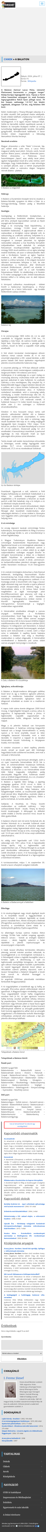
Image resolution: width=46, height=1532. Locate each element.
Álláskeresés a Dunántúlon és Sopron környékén (23, 1180)
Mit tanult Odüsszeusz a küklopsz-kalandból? (22, 1274)
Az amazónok (9, 1139)
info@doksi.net (29, 1526)
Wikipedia (32, 81)
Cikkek (8, 59)
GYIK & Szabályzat (12, 1492)
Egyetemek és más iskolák (16, 1507)
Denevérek (8, 1157)
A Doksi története (11, 1515)
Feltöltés (7, 1502)
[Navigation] (42, 3)
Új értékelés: (6, 1337)
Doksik (6, 1461)
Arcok (6, 1471)
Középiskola (9, 1476)
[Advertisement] (23, 31)
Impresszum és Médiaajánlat (17, 1497)
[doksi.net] (8, 5)
